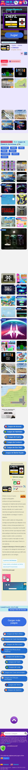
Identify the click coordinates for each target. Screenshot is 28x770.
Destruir (15, 154)
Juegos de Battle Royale (14, 453)
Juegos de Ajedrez (14, 690)
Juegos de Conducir (14, 442)
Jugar (14, 35)
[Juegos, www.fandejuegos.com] (10, 3)
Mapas (4, 150)
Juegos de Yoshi (14, 662)
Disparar (12, 150)
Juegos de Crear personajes (14, 672)
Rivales (13, 147)
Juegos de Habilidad (14, 432)
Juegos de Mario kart (14, 644)
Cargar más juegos (14, 621)
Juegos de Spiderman (15, 657)
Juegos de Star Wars (14, 447)
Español (6, 758)
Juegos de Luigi (14, 667)
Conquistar (5, 154)
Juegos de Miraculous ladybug (12, 650)
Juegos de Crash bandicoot (14, 639)
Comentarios (15, 61)
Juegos (4, 61)
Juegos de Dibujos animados (11, 678)
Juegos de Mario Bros (14, 634)
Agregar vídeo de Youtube (18, 609)
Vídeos (4, 65)
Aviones (4, 157)
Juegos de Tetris (15, 685)
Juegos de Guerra (14, 437)
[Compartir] (25, 53)
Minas (21, 147)
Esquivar (4, 147)
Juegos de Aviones (14, 426)
